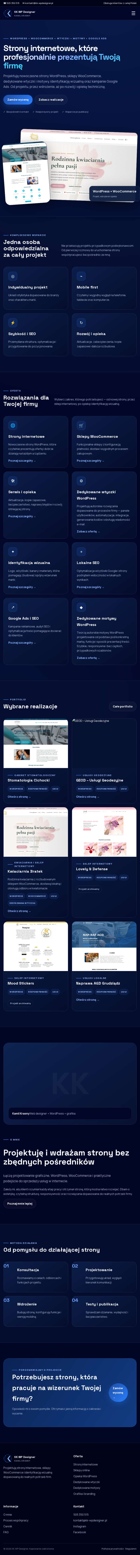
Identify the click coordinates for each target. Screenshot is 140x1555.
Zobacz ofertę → (88, 531)
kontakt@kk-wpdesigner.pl (90, 1520)
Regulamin (131, 1548)
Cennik (7, 1526)
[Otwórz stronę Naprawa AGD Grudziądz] (104, 946)
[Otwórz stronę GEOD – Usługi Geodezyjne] (104, 743)
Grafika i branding (84, 1494)
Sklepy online (81, 1470)
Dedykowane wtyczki (86, 1482)
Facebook (79, 1532)
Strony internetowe (85, 1464)
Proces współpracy (15, 1520)
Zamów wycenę (18, 100)
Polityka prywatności (113, 1548)
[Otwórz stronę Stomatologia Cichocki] (36, 743)
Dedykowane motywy (86, 1488)
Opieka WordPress (85, 1476)
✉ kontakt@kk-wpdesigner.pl (38, 3)
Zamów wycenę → (118, 1392)
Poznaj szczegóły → (22, 460)
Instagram (79, 1526)
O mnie (7, 1514)
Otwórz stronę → (19, 797)
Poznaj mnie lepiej (19, 1203)
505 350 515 (81, 1514)
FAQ (6, 1532)
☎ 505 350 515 (11, 3)
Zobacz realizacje (51, 100)
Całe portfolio (123, 706)
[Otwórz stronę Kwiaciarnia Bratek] (36, 832)
